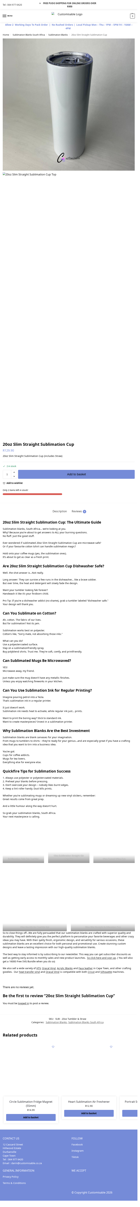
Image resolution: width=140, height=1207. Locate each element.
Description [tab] (60, 511)
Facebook (77, 1144)
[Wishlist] (53, 1046)
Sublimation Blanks (58, 34)
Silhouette (106, 971)
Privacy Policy (10, 1176)
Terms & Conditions (14, 1183)
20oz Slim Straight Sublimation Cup (103, 927)
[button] (132, 16)
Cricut (91, 971)
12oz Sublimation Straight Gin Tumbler (69, 857)
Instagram (78, 1150)
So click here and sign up (101, 957)
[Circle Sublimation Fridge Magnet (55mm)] (31, 1069)
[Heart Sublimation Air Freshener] (89, 1069)
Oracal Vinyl (49, 968)
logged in (23, 1003)
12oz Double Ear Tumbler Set (34, 927)
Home (6, 34)
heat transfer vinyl (29, 971)
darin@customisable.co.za (26, 1163)
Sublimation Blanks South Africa (29, 34)
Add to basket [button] (31, 1117)
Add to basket (76, 474)
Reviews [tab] (78, 511)
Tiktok (75, 1157)
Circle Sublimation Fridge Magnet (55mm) (30, 1104)
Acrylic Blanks (65, 968)
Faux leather (86, 968)
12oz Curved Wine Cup (114, 858)
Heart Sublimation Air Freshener (89, 1102)
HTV (38, 968)
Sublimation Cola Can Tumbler (23, 858)
